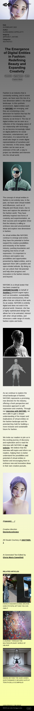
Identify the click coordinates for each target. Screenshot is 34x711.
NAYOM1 (9, 108)
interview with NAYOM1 (16, 411)
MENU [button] (29, 4)
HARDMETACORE (10, 290)
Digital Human (18, 76)
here (17, 708)
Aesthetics (7, 41)
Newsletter (8, 76)
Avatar (27, 76)
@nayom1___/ (9, 521)
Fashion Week (17, 79)
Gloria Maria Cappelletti (13, 557)
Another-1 (7, 293)
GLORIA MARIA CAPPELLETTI (13, 32)
